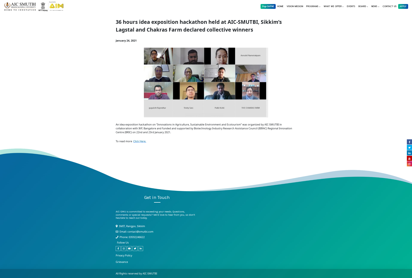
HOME (280, 6)
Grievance (122, 262)
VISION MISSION (295, 6)
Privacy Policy (124, 255)
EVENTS (351, 6)
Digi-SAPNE (268, 6)
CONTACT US (390, 6)
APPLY (403, 6)
